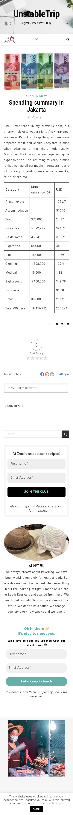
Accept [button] (36, 808)
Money (41, 96)
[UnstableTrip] (36, 17)
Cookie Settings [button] (51, 803)
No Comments (36, 117)
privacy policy (36, 511)
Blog (30, 96)
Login (65, 374)
